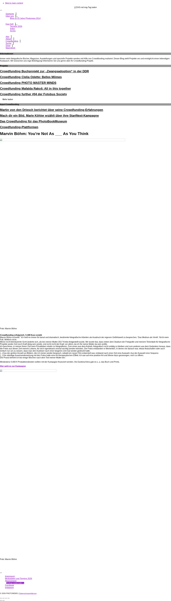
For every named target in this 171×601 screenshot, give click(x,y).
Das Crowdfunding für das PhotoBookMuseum (33, 121)
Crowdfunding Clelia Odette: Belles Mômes (31, 77)
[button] (8, 99)
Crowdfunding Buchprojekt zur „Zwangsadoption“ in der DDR (44, 71)
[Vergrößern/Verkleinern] (1, 598)
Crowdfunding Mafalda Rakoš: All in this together (35, 88)
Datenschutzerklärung (28, 593)
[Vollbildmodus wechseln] (4, 598)
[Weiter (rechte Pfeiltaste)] (4, 600)
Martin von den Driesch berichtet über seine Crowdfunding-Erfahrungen (51, 109)
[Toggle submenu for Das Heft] (17, 24)
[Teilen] (6, 598)
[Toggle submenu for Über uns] (17, 16)
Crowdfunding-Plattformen (19, 127)
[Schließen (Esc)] (9, 598)
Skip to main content (14, 3)
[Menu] (1, 10)
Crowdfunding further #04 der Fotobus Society (33, 94)
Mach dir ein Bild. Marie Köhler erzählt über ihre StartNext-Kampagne (49, 115)
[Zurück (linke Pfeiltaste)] (1, 600)
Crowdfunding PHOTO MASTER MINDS (28, 82)
